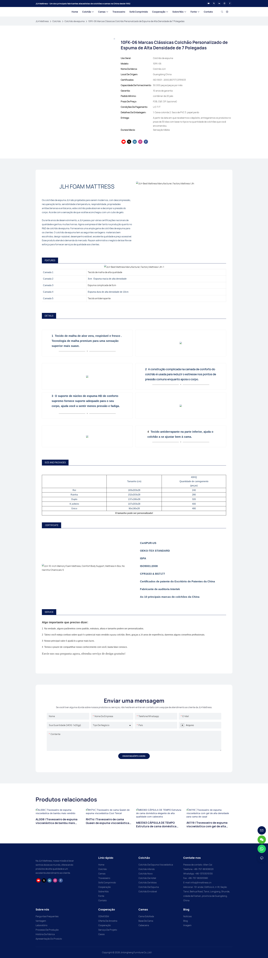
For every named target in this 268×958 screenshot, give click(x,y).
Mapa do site (159, 952)
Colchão (56, 21)
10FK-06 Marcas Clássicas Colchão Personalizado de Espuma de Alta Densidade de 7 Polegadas (136, 21)
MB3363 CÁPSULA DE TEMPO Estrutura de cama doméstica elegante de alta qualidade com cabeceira (157, 824)
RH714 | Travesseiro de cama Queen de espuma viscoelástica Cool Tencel (107, 821)
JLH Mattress (42, 21)
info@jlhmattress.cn (201, 882)
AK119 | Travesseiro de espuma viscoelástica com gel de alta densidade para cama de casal (207, 824)
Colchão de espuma (74, 21)
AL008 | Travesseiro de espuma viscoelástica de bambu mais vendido (56, 821)
